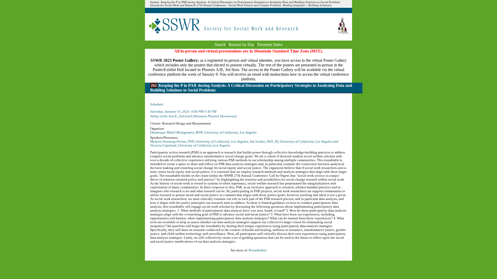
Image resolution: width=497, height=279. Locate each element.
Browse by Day (241, 44)
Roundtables (258, 250)
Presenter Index (270, 44)
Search (220, 44)
